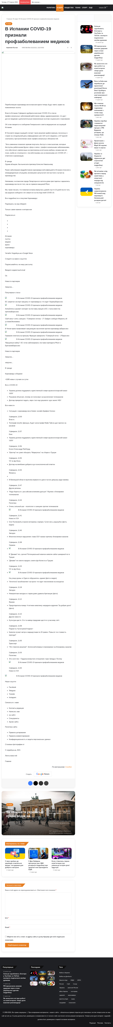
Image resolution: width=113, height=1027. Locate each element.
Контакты (108, 1023)
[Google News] (43, 774)
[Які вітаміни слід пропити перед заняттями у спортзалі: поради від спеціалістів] (86, 174)
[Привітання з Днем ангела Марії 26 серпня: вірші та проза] (86, 144)
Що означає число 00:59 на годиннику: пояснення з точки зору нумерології (57, 2)
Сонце (75, 984)
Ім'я (7, 918)
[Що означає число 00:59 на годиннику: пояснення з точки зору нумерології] (86, 106)
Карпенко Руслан (12, 47)
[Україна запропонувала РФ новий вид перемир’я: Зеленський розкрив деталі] (86, 192)
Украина (62, 988)
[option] (38, 813)
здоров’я (62, 995)
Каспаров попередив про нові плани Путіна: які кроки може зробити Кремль (25, 814)
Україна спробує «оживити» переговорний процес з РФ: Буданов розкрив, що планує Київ (100, 128)
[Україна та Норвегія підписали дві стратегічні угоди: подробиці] (86, 157)
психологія (72, 1003)
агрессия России (73, 988)
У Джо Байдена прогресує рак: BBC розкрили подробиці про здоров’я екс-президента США (38, 865)
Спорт (84, 7)
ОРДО (72, 980)
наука (73, 999)
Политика (51, 7)
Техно (77, 7)
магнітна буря (63, 999)
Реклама (100, 1023)
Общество (69, 7)
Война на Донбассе (65, 976)
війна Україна (63, 991)
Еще (90, 7)
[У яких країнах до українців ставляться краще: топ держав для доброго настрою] (15, 853)
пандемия (62, 1003)
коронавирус (72, 995)
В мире (60, 7)
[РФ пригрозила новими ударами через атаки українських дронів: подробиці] (86, 49)
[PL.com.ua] (6, 8)
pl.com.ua (8, 1016)
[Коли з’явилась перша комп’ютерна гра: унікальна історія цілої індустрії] (62, 853)
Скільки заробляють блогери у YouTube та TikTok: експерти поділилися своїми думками (100, 33)
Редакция (92, 1023)
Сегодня (68, 767)
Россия (61, 984)
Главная (9, 19)
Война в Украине (64, 973)
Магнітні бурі (63, 980)
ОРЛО (79, 980)
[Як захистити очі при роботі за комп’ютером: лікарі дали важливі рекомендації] (86, 67)
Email (7, 927)
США (68, 984)
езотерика (74, 991)
